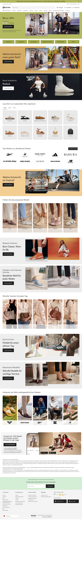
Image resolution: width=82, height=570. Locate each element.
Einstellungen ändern (19, 504)
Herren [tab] (9, 107)
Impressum (5, 496)
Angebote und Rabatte (32, 498)
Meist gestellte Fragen (19, 496)
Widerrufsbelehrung (6, 507)
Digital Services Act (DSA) (32, 501)
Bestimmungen (5, 510)
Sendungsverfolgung (19, 502)
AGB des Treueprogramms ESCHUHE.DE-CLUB (7, 502)
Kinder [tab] (14, 107)
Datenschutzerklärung (6, 504)
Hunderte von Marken (32, 495)
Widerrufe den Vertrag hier (20, 501)
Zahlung (16, 498)
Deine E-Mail (31, 486)
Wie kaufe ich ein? (44, 495)
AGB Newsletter (5, 499)
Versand (16, 499)
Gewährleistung (31, 499)
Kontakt (16, 495)
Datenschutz (5, 505)
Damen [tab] (5, 107)
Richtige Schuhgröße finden (46, 496)
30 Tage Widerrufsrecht (32, 496)
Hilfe (78, 4)
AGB (3, 498)
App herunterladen (73, 4)
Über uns (4, 495)
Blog (68, 4)
